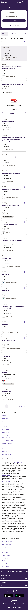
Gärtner (4, 421)
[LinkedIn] (19, 591)
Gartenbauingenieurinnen (8, 488)
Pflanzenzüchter (6, 555)
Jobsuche (4, 34)
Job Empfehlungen (15, 34)
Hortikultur (4, 415)
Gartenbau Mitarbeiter (7, 440)
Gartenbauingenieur (7, 446)
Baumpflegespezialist (7, 443)
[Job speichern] (24, 47)
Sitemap (5, 603)
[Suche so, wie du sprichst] (25, 7)
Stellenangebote (10, 571)
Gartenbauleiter (5, 563)
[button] (14, 7)
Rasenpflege (5, 426)
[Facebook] (7, 591)
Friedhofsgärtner (8, 500)
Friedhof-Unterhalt (6, 454)
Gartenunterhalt (6, 437)
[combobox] (14, 12)
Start (2, 571)
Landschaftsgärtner (6, 549)
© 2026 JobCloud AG (19, 603)
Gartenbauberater (6, 558)
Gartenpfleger (5, 566)
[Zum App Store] (8, 595)
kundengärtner (5, 432)
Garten (3, 424)
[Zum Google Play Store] (19, 595)
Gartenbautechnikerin (16, 462)
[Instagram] (13, 591)
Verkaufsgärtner (6, 475)
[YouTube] (10, 591)
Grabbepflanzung (6, 448)
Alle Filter (15, 25)
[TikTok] (16, 591)
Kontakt (10, 603)
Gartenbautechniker (7, 547)
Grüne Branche (5, 418)
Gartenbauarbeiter (6, 429)
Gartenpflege (5, 435)
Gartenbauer (5, 552)
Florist (3, 560)
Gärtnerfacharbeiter (7, 481)
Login (18, 2)
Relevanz (21, 41)
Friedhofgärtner (5, 451)
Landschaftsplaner (6, 544)
